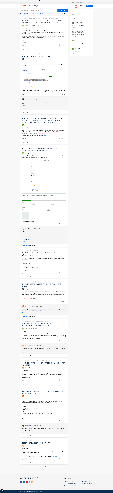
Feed (76, 5)
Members (81, 5)
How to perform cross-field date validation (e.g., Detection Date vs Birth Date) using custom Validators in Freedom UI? (43, 120)
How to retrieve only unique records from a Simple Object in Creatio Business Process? (90, 43)
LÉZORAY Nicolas (28, 58)
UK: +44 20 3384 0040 (71, 483)
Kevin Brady (27, 328)
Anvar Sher (27, 255)
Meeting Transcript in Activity (36, 443)
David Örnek (27, 228)
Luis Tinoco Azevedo (79, 14)
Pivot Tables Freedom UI (77, 51)
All (21, 13)
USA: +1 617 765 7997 (71, 481)
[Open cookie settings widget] (2, 490)
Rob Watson (77, 48)
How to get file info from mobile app (39, 253)
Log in (92, 2)
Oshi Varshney (28, 25)
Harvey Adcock (28, 289)
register (28, 49)
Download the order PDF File (36, 56)
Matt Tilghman (28, 153)
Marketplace (82, 2)
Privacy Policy (39, 491)
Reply (23, 105)
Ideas (33, 13)
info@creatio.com (87, 481)
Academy (77, 2)
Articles (26, 13)
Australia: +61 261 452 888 (72, 485)
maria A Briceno (28, 125)
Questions (39, 13)
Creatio (72, 2)
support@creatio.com (88, 483)
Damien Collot (28, 306)
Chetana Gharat (28, 367)
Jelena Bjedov (28, 445)
